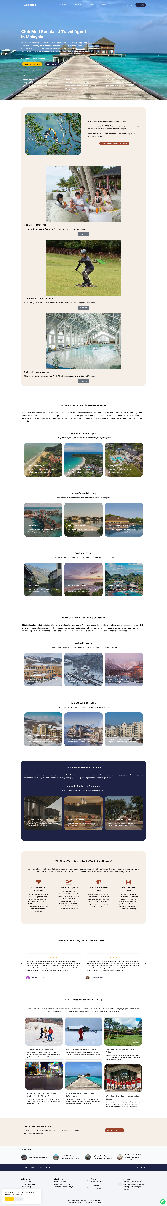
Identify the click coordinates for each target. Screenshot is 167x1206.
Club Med (63, 5)
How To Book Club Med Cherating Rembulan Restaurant (133, 1157)
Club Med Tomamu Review (38, 1157)
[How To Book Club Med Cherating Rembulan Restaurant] (120, 1157)
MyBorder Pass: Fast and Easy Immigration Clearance (102, 1157)
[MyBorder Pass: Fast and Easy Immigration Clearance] (88, 1157)
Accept (9, 1199)
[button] (145, 964)
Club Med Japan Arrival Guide (40, 1049)
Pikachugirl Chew (38, 977)
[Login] (132, 5)
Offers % (140, 5)
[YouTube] (141, 1167)
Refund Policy (26, 1187)
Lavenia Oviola (97, 977)
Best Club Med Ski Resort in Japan (82, 1049)
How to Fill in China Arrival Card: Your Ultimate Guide (70, 1157)
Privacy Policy (26, 1182)
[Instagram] (137, 1167)
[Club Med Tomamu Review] (24, 1157)
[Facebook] (133, 1167)
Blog (92, 5)
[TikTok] (145, 1167)
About (103, 5)
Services (78, 5)
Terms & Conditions (28, 1184)
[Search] (127, 5)
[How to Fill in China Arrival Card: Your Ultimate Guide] (56, 1157)
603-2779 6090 (97, 1182)
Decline (18, 1199)
